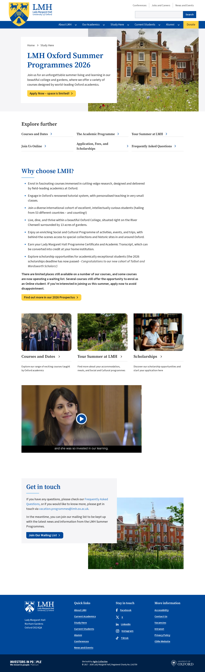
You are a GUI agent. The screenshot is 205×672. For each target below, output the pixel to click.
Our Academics (91, 25)
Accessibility (162, 610)
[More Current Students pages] (159, 24)
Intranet (159, 629)
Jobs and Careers (161, 5)
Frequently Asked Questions (152, 146)
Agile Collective (100, 661)
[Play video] (81, 419)
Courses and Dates (34, 134)
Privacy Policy (162, 635)
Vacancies (160, 622)
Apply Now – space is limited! (50, 93)
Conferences (140, 5)
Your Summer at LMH (147, 134)
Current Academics (85, 616)
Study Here (117, 25)
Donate (191, 25)
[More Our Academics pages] (103, 24)
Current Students (145, 25)
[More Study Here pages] (128, 24)
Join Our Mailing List (43, 535)
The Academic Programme (96, 134)
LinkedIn (126, 624)
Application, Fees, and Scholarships (92, 146)
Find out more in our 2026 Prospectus (49, 297)
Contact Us (161, 616)
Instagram (127, 631)
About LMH (65, 25)
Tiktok (124, 638)
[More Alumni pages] (178, 24)
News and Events (184, 5)
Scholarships (146, 356)
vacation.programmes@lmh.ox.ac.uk (63, 509)
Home (31, 45)
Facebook (125, 610)
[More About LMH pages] (75, 24)
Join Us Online (31, 146)
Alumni (170, 25)
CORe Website (162, 641)
